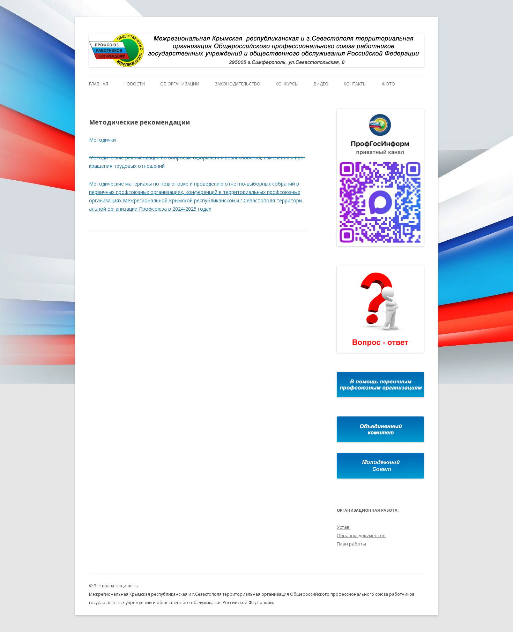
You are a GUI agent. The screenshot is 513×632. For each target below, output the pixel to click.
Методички (102, 139)
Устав (343, 527)
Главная (98, 84)
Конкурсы (287, 84)
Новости (134, 84)
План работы (351, 544)
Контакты (355, 84)
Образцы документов (361, 535)
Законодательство (237, 84)
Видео (321, 84)
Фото (388, 84)
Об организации (179, 84)
